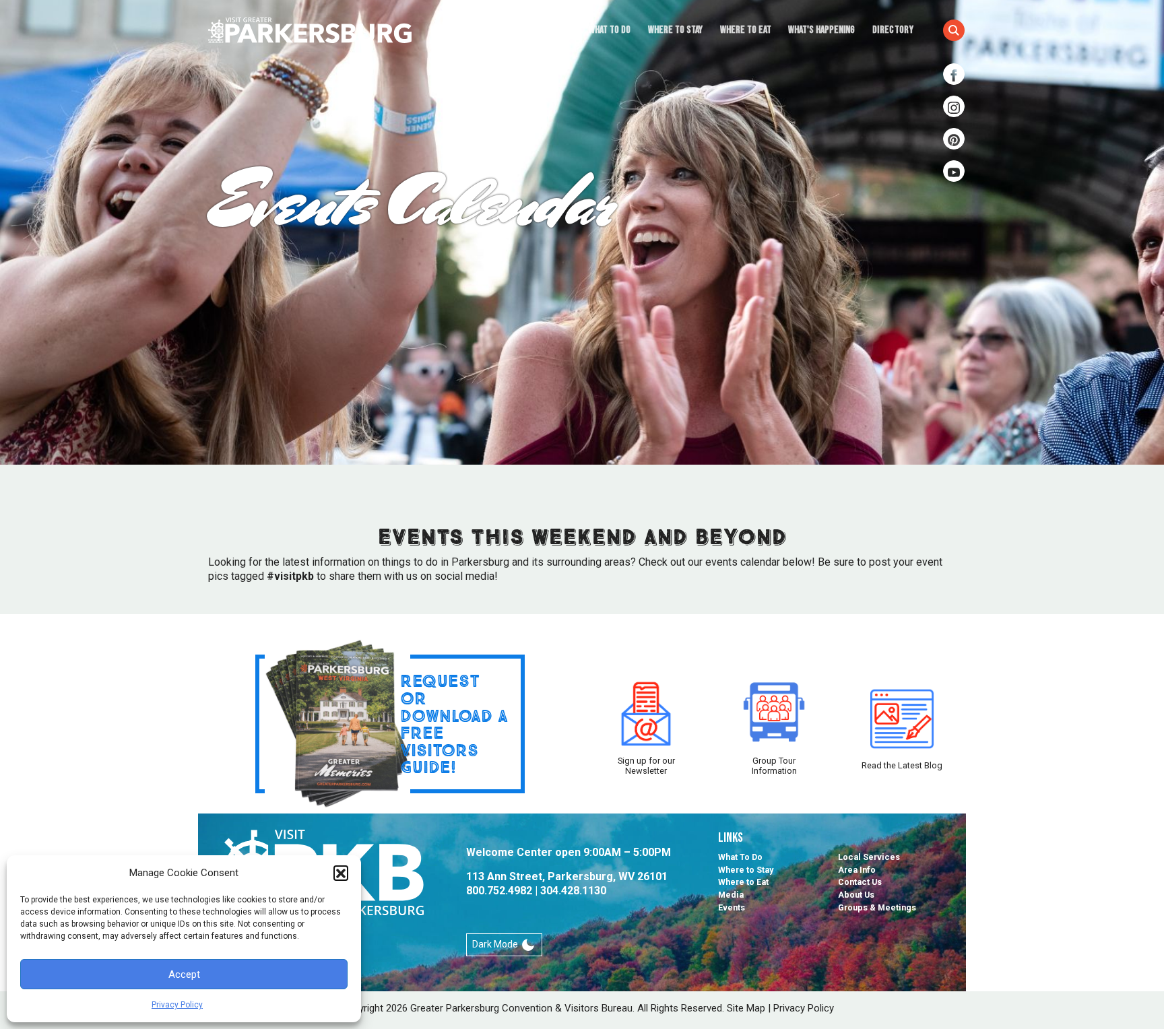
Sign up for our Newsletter (646, 766)
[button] (341, 872)
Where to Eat (745, 30)
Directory (892, 30)
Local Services (869, 857)
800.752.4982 (499, 890)
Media (731, 895)
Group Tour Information (774, 766)
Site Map (746, 1008)
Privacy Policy (177, 1004)
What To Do (609, 30)
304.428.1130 (573, 890)
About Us (856, 895)
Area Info (857, 870)
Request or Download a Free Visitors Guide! (454, 723)
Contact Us (860, 882)
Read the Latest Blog (902, 765)
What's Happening (821, 30)
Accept (184, 974)
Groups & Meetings (877, 907)
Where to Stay (675, 30)
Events (731, 907)
